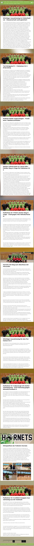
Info (5, 3)
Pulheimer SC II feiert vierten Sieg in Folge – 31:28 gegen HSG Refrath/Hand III (16, 214)
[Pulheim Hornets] (2, 2)
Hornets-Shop (26, 1)
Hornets (11, 1)
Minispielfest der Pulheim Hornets (15, 446)
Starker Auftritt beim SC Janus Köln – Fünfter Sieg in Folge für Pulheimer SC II (16, 168)
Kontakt (15, 3)
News (8, 1)
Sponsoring (11, 3)
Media (7, 3)
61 (9, 541)
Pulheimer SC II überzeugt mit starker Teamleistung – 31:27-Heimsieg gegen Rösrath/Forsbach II (16, 387)
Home (5, 1)
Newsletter (21, 1)
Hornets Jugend (16, 1)
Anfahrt (18, 3)
